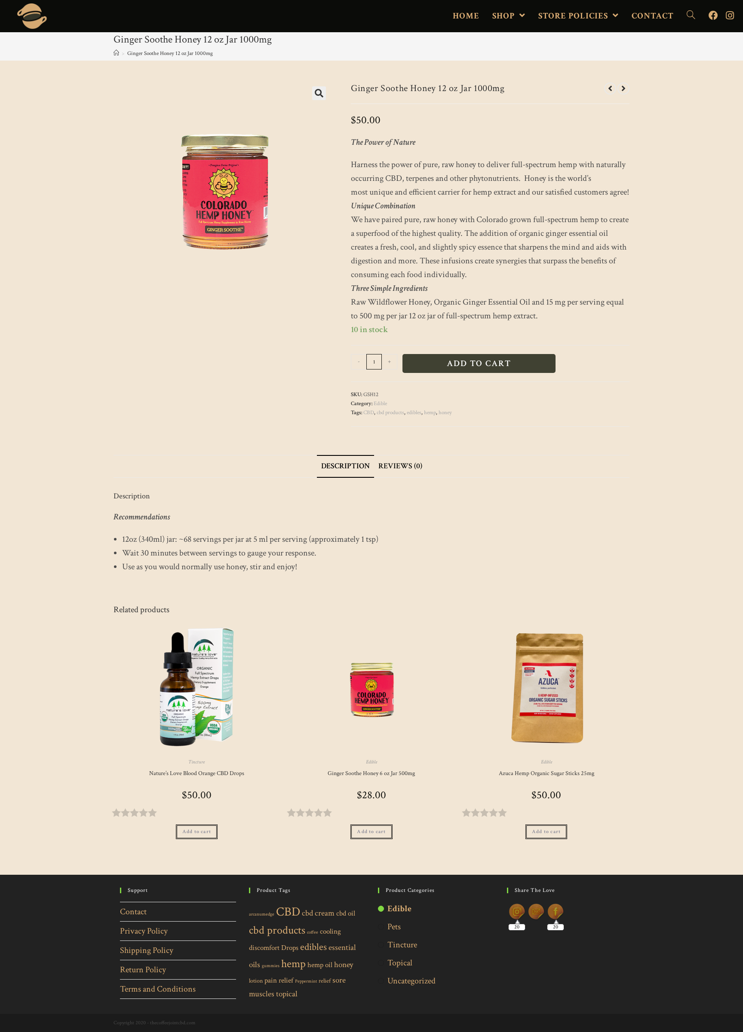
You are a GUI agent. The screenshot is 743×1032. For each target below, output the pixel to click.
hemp (430, 412)
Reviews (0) (400, 466)
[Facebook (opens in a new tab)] (713, 16)
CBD (368, 412)
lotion (256, 981)
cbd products (390, 412)
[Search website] (691, 16)
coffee (312, 932)
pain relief (278, 980)
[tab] (345, 466)
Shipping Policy (146, 950)
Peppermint (306, 981)
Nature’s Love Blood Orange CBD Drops (196, 773)
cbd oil (345, 913)
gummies (270, 966)
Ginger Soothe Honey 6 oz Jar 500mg (371, 773)
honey (445, 412)
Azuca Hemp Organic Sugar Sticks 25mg (546, 773)
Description (345, 466)
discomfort (264, 948)
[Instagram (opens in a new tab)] (730, 16)
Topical (399, 962)
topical (287, 994)
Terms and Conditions (158, 989)
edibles (414, 412)
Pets (394, 926)
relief (325, 981)
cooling (330, 931)
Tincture (196, 762)
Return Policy (143, 969)
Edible (380, 403)
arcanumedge (261, 914)
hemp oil (319, 965)
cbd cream (318, 913)
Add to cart (479, 363)
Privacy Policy (144, 931)
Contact (133, 911)
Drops (289, 948)
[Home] (116, 53)
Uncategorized (411, 980)
